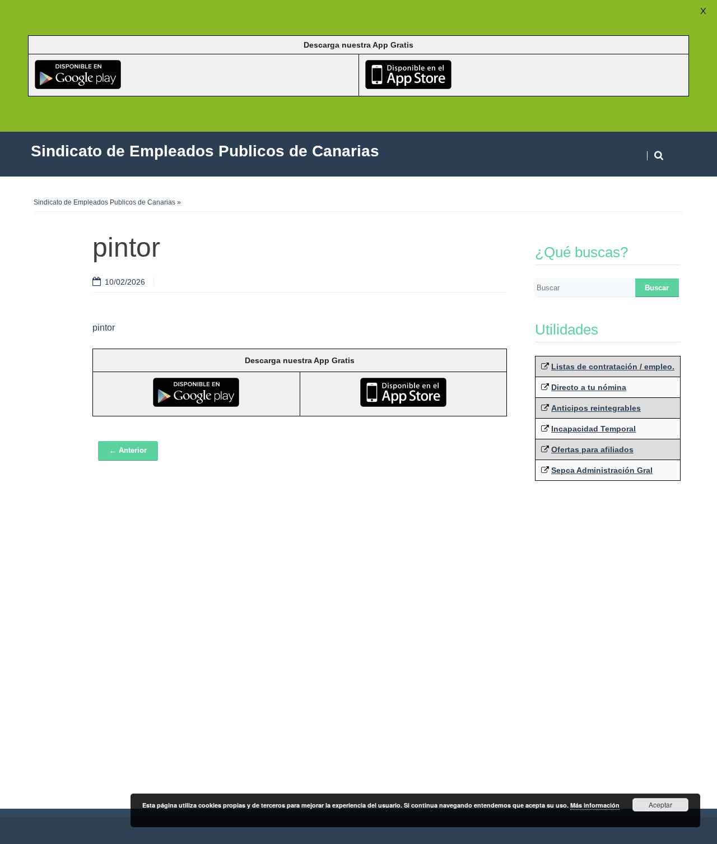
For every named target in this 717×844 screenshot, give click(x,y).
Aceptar (660, 804)
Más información (595, 805)
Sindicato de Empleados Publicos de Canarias (104, 202)
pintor (103, 327)
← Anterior (128, 450)
